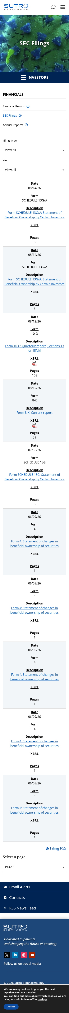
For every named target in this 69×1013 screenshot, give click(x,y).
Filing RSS (55, 848)
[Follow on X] (7, 955)
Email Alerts (17, 886)
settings (42, 999)
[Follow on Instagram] (24, 955)
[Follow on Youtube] (32, 955)
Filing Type (10, 140)
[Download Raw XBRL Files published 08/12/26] (34, 363)
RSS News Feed (20, 908)
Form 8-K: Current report (34, 412)
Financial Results (14, 106)
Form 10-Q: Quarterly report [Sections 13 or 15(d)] (34, 348)
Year (6, 160)
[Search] (53, 7)
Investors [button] (37, 77)
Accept (11, 1006)
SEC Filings (10, 115)
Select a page (14, 856)
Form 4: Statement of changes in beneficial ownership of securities (34, 543)
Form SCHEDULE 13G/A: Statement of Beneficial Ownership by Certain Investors (35, 215)
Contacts (14, 897)
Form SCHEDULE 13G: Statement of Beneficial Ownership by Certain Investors (35, 477)
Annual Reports (13, 125)
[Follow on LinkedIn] (15, 955)
